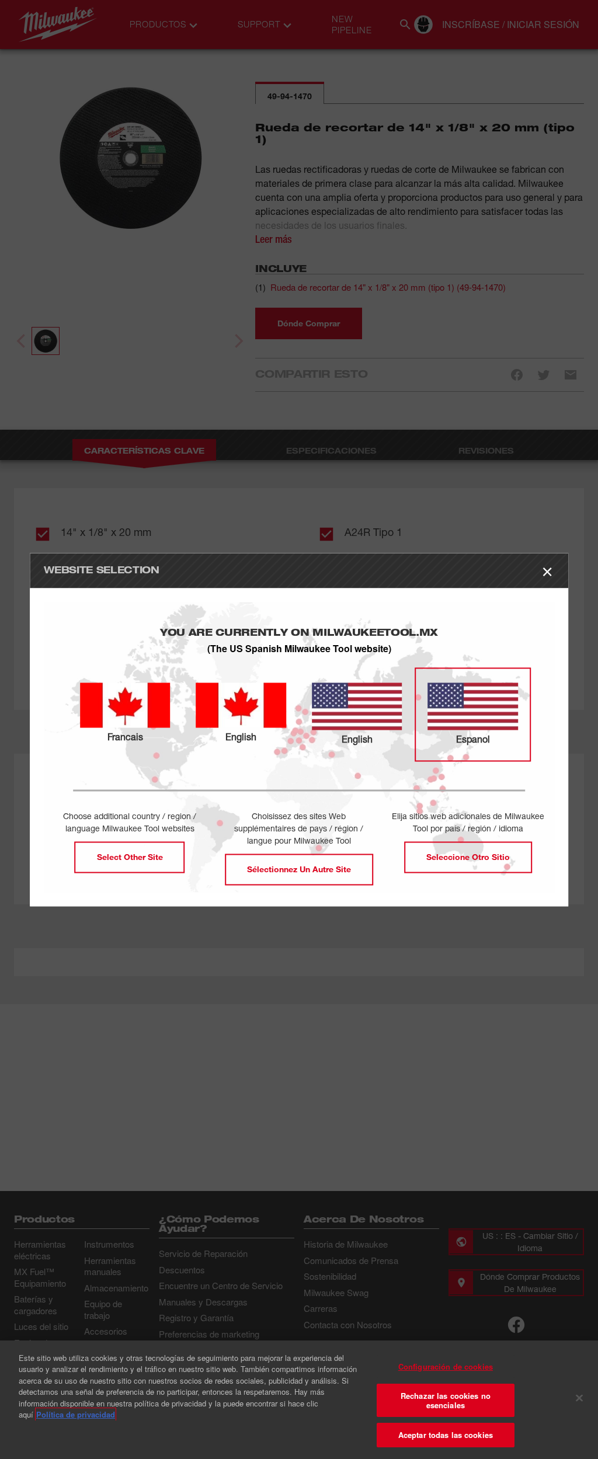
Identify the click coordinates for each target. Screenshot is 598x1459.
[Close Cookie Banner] (579, 1398)
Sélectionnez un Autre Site (299, 869)
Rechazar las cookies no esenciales (446, 1400)
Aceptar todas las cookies (445, 1434)
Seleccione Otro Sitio (468, 857)
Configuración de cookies (445, 1366)
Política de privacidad (75, 1414)
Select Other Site (130, 857)
